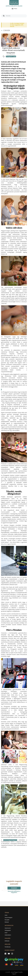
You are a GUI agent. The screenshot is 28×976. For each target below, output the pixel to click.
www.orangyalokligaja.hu (10, 840)
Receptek (7, 919)
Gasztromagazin (8, 917)
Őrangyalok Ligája (11, 56)
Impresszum (8, 928)
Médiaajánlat (8, 930)
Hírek (6, 915)
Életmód (7, 922)
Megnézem (14, 888)
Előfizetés (7, 941)
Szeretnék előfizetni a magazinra (14, 892)
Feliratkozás (7, 946)
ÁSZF (6, 932)
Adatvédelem (8, 935)
